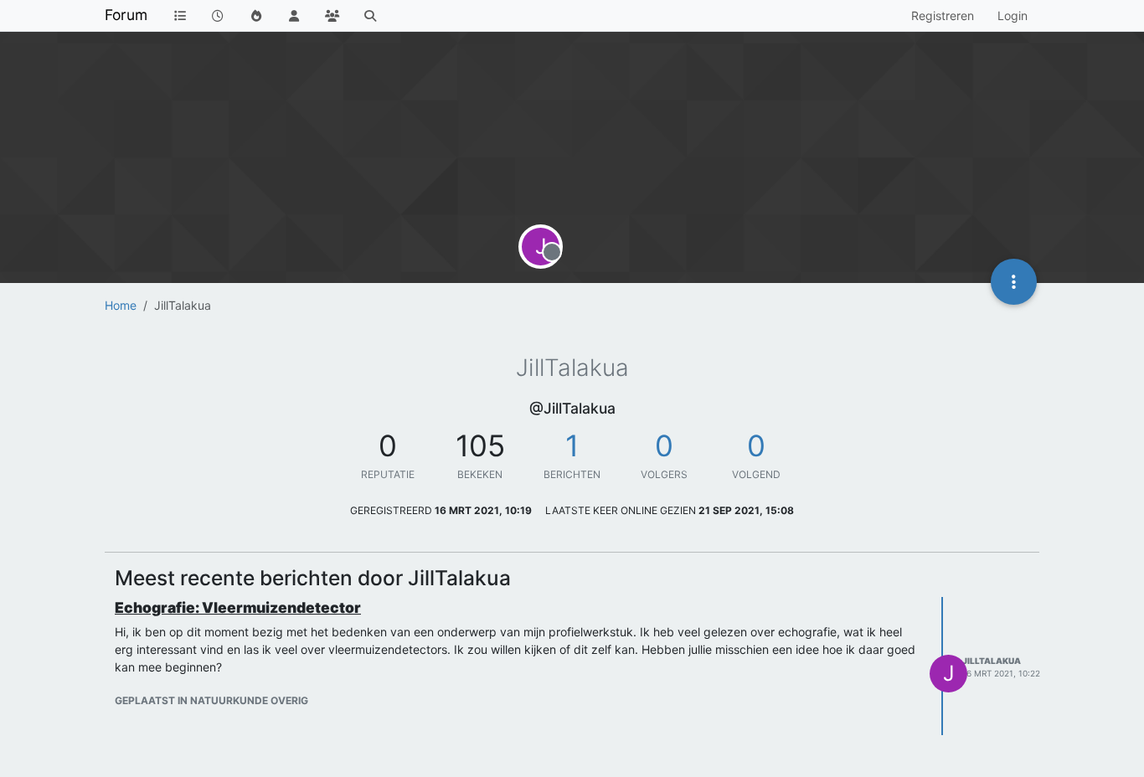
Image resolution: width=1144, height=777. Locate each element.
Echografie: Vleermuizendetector (238, 607)
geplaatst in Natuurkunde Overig (211, 700)
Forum (126, 14)
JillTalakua (991, 661)
